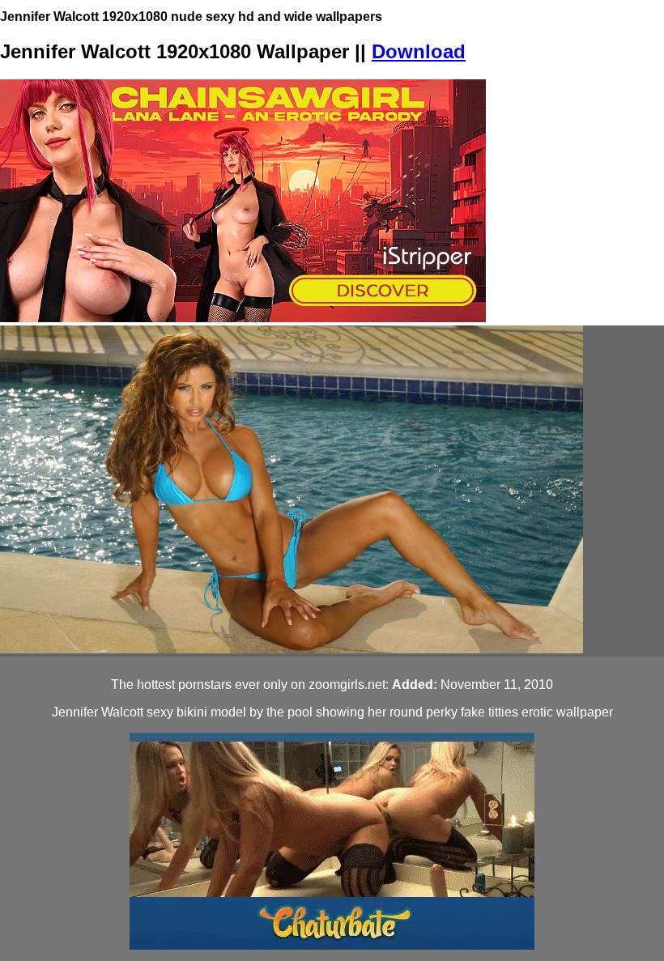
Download (419, 51)
